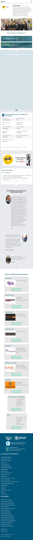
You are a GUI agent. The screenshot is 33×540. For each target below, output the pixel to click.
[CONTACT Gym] (10, 320)
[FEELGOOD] (10, 354)
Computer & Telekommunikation (8, 520)
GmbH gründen (4, 469)
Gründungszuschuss (5, 466)
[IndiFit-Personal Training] (10, 371)
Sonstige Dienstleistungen (20, 423)
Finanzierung (4, 494)
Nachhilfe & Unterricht (6, 524)
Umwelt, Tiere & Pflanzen (19, 405)
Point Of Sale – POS (5, 490)
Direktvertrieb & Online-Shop (7, 519)
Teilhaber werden (5, 474)
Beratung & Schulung (5, 512)
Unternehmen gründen (6, 457)
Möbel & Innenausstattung (22, 300)
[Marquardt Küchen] (10, 303)
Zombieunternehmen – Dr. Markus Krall (9, 481)
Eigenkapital (4, 476)
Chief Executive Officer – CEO (7, 478)
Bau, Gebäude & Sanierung (20, 400)
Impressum (4, 529)
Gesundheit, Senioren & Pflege (8, 508)
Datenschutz (4, 531)
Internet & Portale (5, 506)
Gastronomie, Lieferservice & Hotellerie (19, 420)
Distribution (3, 487)
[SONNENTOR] (10, 388)
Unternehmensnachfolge (6, 467)
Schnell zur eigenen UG (6, 473)
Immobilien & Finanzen (6, 499)
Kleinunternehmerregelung (7, 483)
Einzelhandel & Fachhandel (10, 38)
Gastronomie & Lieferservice (7, 503)
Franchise (3, 462)
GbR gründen (4, 471)
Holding (2, 492)
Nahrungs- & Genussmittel (22, 385)
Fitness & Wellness (20, 314)
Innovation (3, 488)
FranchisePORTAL (5, 464)
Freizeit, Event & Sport (9, 45)
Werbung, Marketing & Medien (7, 505)
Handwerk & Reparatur (6, 513)
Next (31, 160)
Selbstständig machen (6, 460)
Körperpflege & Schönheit (6, 522)
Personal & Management (21, 368)
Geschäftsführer (4, 485)
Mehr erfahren (16, 289)
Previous (2, 160)
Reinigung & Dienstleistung (7, 526)
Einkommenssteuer (5, 480)
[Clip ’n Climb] (10, 286)
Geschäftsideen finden (6, 458)
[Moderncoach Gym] (10, 337)
